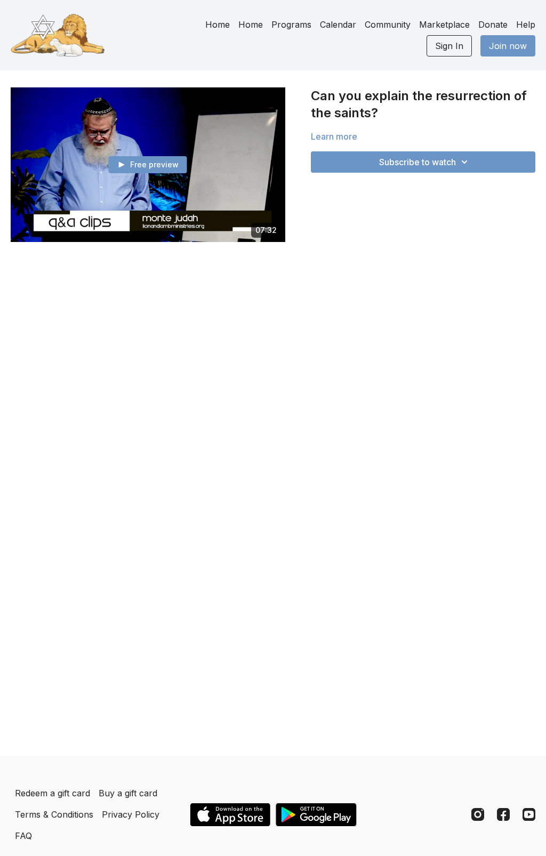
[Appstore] (230, 815)
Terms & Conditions (54, 814)
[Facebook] (503, 814)
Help (525, 24)
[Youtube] (529, 814)
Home (217, 24)
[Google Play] (316, 815)
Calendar (338, 24)
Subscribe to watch (417, 162)
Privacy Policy (130, 814)
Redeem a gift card (52, 793)
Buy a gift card (128, 793)
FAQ (23, 835)
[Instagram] (477, 814)
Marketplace (444, 24)
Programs (291, 24)
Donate (493, 24)
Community (388, 24)
